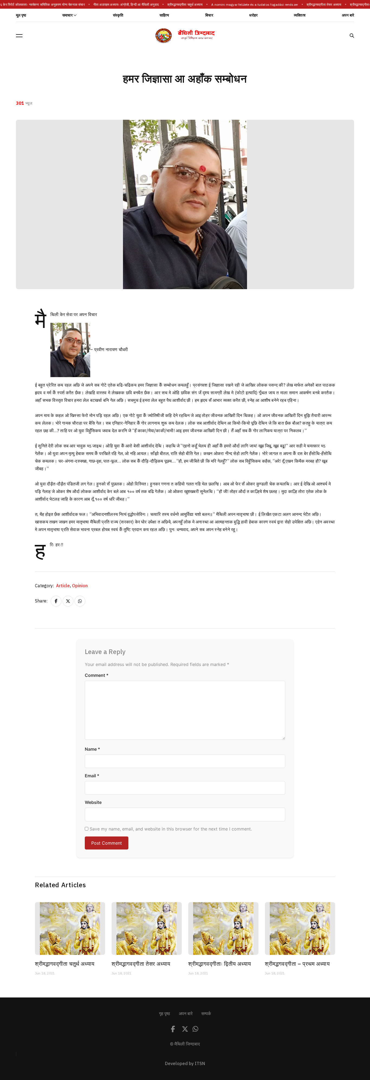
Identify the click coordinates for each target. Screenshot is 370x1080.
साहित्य (164, 15)
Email (92, 775)
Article (63, 586)
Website (93, 802)
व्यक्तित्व (300, 15)
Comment (97, 675)
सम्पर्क (206, 1013)
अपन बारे (348, 15)
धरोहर (253, 15)
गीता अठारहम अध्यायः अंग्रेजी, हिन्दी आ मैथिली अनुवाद (123, 4)
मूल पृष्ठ (21, 15)
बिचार (209, 15)
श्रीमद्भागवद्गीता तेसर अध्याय (321, 4)
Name (92, 749)
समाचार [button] (67, 15)
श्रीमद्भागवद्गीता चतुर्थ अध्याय (182, 4)
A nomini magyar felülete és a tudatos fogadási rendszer (252, 4)
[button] (19, 35)
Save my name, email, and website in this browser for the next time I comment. (171, 829)
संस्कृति (118, 15)
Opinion (80, 586)
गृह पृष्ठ (164, 1013)
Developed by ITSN (185, 1063)
